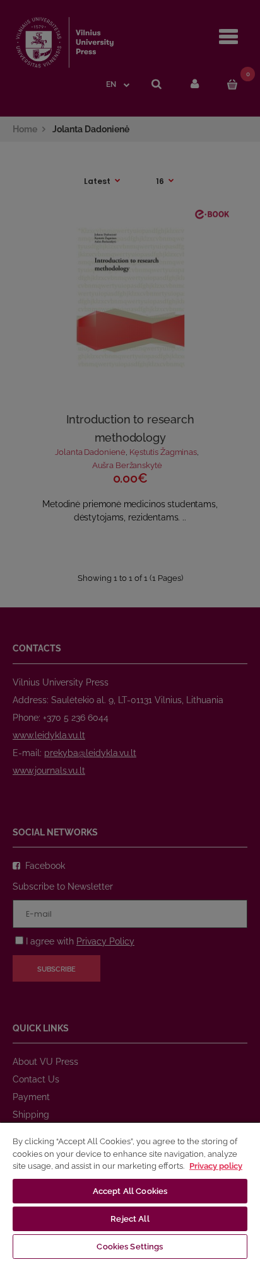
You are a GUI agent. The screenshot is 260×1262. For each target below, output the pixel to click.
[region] (130, 1191)
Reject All (129, 1219)
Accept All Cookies (130, 1191)
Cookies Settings (130, 1246)
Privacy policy (215, 1166)
